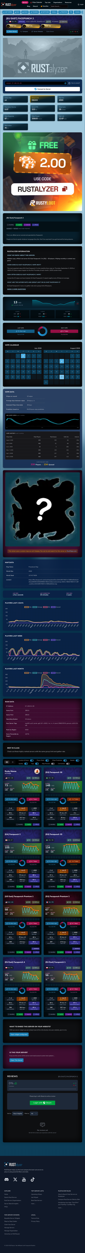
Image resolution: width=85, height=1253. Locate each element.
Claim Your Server (9, 1224)
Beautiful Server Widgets (12, 1218)
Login (82, 4)
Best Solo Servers (36, 1200)
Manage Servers (9, 1228)
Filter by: (27, 1113)
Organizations (57, 2)
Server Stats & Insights (11, 1204)
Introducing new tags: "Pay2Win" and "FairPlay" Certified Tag (68, 1204)
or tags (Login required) (18, 228)
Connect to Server (44, 89)
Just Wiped (8, 12)
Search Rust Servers (10, 1197)
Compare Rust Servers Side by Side (69, 1199)
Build (26, 12)
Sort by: (9, 1113)
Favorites (45, 6)
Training (35, 12)
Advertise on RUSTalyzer (12, 1234)
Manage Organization (11, 1231)
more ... (33, 1204)
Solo (17, 12)
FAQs (6, 1207)
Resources (68, 2)
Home (6, 1194)
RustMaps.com (71, 551)
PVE (71, 12)
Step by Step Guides (10, 1221)
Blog (28, 6)
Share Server (13, 31)
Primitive (64, 12)
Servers (25, 2)
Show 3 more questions (16, 289)
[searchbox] (59, 6)
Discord (35, 6)
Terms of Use (35, 1218)
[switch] (32, 760)
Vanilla (54, 12)
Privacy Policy (35, 1221)
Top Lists (47, 2)
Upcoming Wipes (36, 1194)
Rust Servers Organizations (12, 1200)
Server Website (38, 31)
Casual (77, 12)
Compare (25, 31)
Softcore (45, 12)
